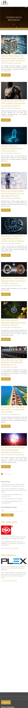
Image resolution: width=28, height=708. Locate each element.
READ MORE (6, 75)
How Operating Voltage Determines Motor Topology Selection (11, 502)
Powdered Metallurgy (17, 285)
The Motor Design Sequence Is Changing (12, 499)
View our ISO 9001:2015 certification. (9, 548)
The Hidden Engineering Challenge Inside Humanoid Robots (11, 495)
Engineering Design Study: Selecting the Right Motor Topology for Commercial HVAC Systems (12, 485)
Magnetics (19, 63)
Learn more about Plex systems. (9, 581)
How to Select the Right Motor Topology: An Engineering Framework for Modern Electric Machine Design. (14, 490)
